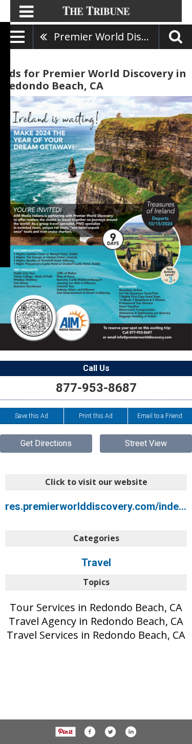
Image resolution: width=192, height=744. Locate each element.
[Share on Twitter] (110, 732)
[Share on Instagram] (130, 732)
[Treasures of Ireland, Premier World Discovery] (96, 223)
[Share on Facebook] (89, 732)
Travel (96, 562)
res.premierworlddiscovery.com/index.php (96, 506)
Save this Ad (31, 416)
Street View (146, 443)
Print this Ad (96, 416)
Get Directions (46, 443)
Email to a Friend (159, 416)
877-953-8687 (96, 388)
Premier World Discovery (106, 36)
